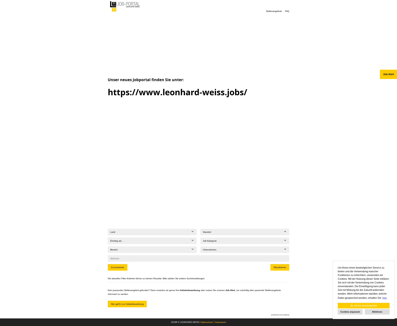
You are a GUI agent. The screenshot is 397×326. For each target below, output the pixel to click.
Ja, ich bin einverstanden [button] (363, 305)
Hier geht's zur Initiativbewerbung (127, 304)
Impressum (220, 322)
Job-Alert (230, 290)
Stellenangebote (274, 11)
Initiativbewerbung (190, 290)
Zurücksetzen (117, 267)
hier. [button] (384, 298)
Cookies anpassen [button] (350, 312)
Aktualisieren (280, 267)
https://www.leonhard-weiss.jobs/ (177, 92)
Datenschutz (207, 322)
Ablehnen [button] (377, 312)
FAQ (287, 11)
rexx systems (284, 315)
